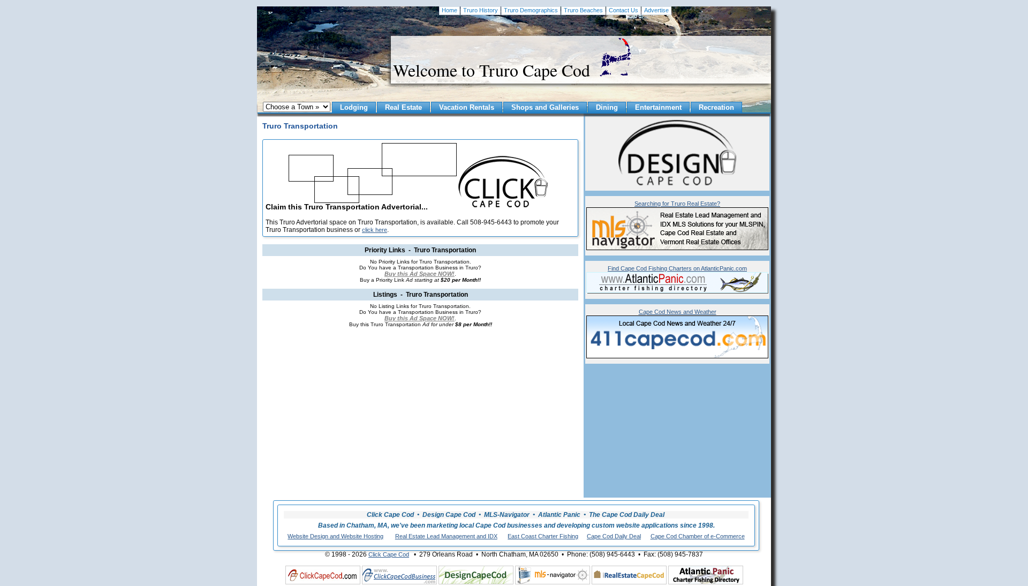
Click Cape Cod (388, 554)
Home (449, 10)
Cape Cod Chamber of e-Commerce (698, 536)
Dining (607, 107)
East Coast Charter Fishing (543, 536)
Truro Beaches (583, 10)
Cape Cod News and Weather (677, 312)
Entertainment (658, 107)
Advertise (656, 10)
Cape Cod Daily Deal (614, 536)
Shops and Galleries (545, 107)
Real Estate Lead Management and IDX (446, 536)
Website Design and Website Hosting (335, 536)
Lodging (354, 107)
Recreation (716, 107)
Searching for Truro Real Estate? (677, 203)
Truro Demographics (531, 10)
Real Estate (403, 107)
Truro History (480, 10)
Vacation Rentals (466, 107)
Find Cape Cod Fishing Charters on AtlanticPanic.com (677, 268)
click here (374, 230)
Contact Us (623, 10)
